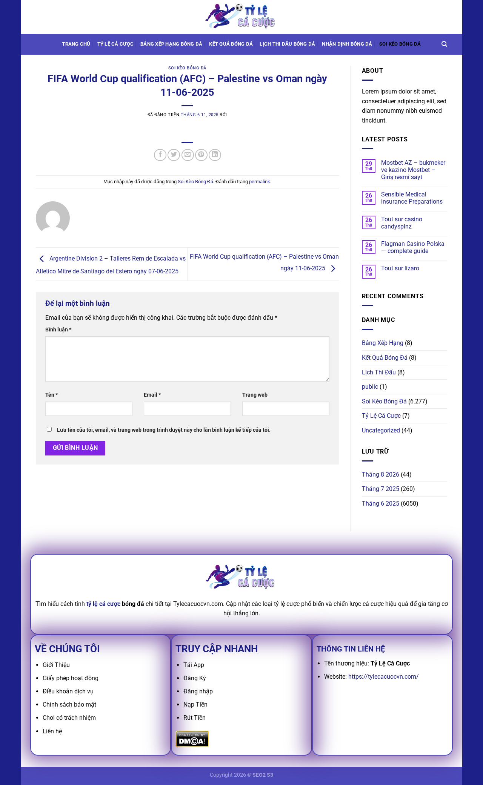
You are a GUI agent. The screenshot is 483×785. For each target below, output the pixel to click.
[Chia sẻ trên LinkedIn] (215, 155)
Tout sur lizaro (400, 268)
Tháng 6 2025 (380, 503)
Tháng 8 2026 (380, 474)
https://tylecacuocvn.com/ (383, 676)
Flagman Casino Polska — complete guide (413, 247)
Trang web (255, 395)
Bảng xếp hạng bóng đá (171, 44)
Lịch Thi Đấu (379, 372)
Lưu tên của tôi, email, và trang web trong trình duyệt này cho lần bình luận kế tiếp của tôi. (164, 430)
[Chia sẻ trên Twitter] (174, 155)
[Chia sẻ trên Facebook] (160, 155)
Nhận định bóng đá (347, 44)
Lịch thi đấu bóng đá (287, 44)
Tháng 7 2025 (380, 488)
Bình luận (58, 330)
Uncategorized (381, 430)
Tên (51, 395)
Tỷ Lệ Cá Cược (115, 44)
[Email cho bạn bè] (188, 155)
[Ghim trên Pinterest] (201, 155)
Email (152, 395)
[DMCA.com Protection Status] (192, 738)
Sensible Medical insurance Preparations (412, 198)
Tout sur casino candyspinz (401, 223)
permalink (259, 181)
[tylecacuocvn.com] (241, 16)
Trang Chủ (76, 44)
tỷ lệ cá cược (103, 603)
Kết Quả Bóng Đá (385, 357)
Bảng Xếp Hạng (382, 343)
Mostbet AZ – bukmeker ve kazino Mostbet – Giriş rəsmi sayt (413, 170)
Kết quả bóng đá (231, 44)
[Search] (444, 44)
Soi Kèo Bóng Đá (400, 44)
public (370, 386)
